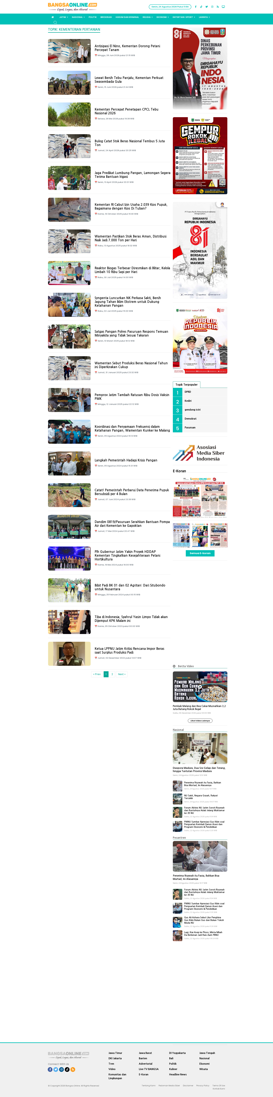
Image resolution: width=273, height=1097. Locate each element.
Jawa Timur (115, 1053)
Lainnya (203, 17)
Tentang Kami (148, 1085)
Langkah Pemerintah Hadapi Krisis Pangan (126, 460)
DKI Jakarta (115, 1058)
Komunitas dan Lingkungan (117, 1076)
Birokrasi (106, 17)
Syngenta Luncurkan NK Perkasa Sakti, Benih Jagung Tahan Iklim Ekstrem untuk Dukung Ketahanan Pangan (128, 301)
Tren (111, 1063)
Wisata (203, 1069)
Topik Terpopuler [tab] (187, 384)
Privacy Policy (202, 1085)
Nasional (77, 17)
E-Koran (179, 471)
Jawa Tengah (207, 1053)
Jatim (62, 17)
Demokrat (190, 418)
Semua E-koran (200, 553)
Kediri (188, 401)
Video (112, 1069)
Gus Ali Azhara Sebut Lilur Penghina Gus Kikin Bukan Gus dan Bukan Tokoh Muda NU (204, 920)
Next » (121, 674)
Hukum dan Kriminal (127, 17)
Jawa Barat (145, 1053)
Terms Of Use (218, 1085)
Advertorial (145, 1063)
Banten (143, 1058)
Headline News (178, 1074)
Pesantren (179, 837)
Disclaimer (188, 1085)
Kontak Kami (219, 1088)
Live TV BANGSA (149, 1069)
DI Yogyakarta (177, 1053)
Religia (147, 17)
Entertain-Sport (183, 17)
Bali (171, 1058)
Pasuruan (190, 427)
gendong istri (192, 409)
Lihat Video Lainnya (200, 720)
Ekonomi (162, 17)
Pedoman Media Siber (169, 1085)
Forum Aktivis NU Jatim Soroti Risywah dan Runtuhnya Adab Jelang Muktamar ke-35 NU (204, 810)
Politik (93, 17)
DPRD (188, 392)
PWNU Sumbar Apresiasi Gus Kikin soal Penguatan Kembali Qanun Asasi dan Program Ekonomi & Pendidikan (204, 824)
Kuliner (173, 1069)
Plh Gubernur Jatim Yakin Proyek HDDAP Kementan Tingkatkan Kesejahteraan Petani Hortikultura (127, 555)
